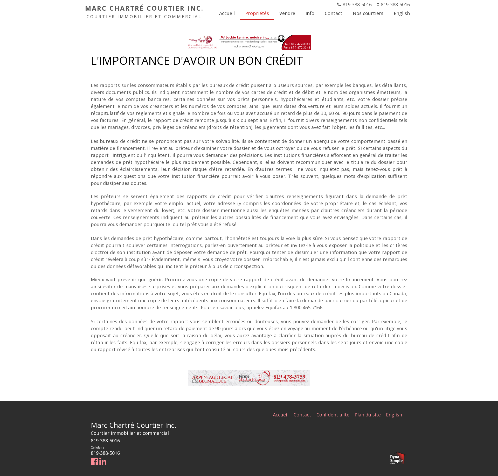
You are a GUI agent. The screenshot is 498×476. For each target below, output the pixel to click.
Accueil (280, 415)
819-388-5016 (357, 4)
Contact (302, 415)
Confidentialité (332, 415)
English (394, 415)
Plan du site (368, 415)
